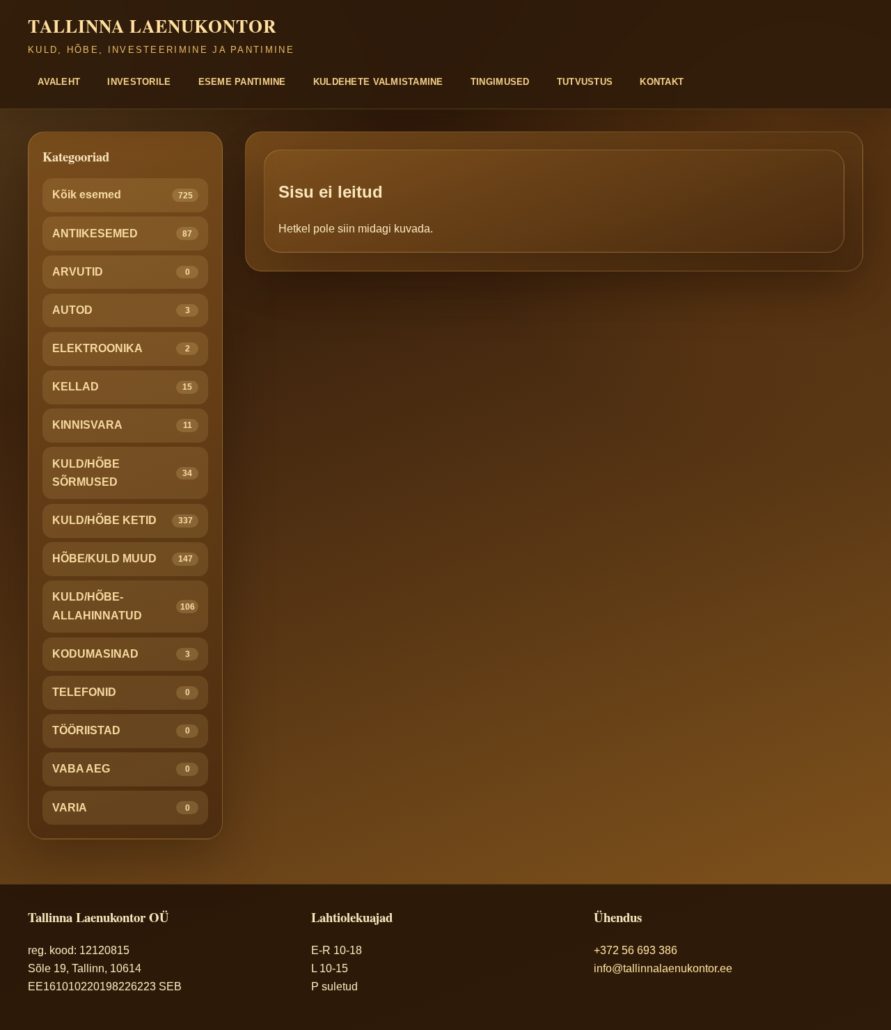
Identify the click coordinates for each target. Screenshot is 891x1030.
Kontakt (662, 82)
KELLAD (122, 387)
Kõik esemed (122, 194)
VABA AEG (121, 769)
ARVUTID (121, 272)
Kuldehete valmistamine (378, 82)
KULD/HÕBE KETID (122, 520)
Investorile (139, 82)
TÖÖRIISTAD (121, 730)
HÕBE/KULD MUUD (122, 558)
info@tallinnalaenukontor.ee (663, 968)
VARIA (121, 808)
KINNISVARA (122, 425)
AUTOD (121, 310)
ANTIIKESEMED (122, 233)
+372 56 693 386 (635, 950)
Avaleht (59, 82)
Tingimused (500, 82)
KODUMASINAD (121, 654)
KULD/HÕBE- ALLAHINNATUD (123, 606)
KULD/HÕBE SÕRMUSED (122, 473)
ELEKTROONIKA (121, 348)
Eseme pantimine (242, 82)
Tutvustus (585, 82)
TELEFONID (121, 692)
